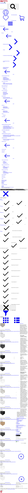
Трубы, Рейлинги (5, 168)
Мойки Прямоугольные (6, 112)
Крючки (4, 161)
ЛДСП (4, 88)
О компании (3, 181)
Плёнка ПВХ (4, 68)
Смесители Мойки (3, 116)
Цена (1, 199)
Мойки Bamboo (3, 109)
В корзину (2, 333)
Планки (4, 82)
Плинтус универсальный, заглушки (7, 83)
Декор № (1, 231)
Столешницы (5, 77)
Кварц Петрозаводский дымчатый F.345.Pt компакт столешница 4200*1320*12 (10, 331)
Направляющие (5, 171)
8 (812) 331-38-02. (21, 416)
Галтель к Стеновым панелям (7, 127)
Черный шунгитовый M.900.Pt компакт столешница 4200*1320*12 (8, 419)
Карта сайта (17, 440)
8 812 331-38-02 (2, 2)
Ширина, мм (1, 212)
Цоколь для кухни (5, 163)
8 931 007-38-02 (2, 3)
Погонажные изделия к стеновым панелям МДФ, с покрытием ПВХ (11, 135)
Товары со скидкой (19, 420)
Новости (3, 183)
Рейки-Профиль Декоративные (7, 136)
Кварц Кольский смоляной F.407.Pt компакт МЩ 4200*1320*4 (8, 440)
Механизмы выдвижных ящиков (5, 169)
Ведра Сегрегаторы (3, 177)
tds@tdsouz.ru (17, 434)
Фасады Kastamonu (5, 93)
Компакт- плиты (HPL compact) (5, 85)
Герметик (2, 113)
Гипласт (4, 131)
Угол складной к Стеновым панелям (7, 126)
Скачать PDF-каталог (4, 184)
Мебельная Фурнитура (6, 67)
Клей (3, 61)
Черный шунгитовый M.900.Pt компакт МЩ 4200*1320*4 (7, 363)
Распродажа (4, 94)
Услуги (17, 422)
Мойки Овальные (5, 107)
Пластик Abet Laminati (4, 149)
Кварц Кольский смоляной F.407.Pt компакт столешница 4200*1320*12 (9, 352)
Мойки (4, 49)
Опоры (4, 166)
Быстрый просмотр (7, 329)
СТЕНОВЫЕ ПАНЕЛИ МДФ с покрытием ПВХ (6, 133)
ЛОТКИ (2, 178)
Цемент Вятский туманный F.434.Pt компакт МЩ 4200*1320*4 (8, 484)
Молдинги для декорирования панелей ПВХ (8, 139)
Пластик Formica (3, 150)
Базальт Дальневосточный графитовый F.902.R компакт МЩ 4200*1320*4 (9, 375)
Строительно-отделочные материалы (8, 55)
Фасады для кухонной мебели (4, 90)
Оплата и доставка (4, 180)
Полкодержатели (5, 167)
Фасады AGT (5, 92)
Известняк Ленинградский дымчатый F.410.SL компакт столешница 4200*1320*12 (10, 451)
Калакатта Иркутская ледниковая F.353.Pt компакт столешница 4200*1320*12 (10, 387)
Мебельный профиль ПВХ (6, 97)
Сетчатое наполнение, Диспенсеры (7, 172)
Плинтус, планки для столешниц (5, 81)
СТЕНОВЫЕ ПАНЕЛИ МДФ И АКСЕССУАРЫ (6, 124)
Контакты (3, 182)
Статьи (18, 421)
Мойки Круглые (5, 106)
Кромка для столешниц (6, 78)
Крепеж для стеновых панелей (7, 128)
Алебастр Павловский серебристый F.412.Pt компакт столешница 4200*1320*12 (10, 408)
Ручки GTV (4, 162)
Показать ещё (21, 323)
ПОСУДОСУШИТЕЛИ (4, 174)
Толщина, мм (2, 218)
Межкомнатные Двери (4, 141)
